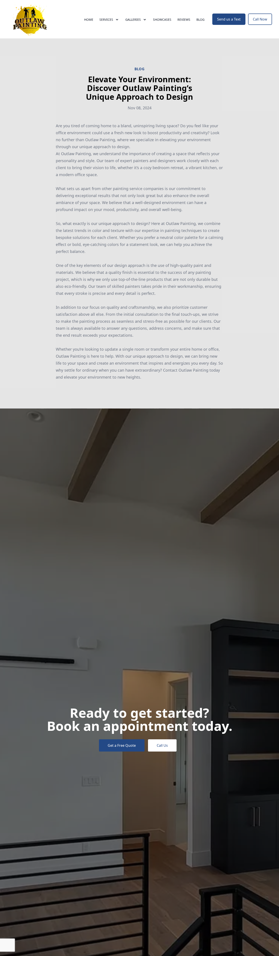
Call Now (260, 19)
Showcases (162, 19)
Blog (200, 19)
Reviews (183, 19)
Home (88, 19)
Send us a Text (229, 19)
